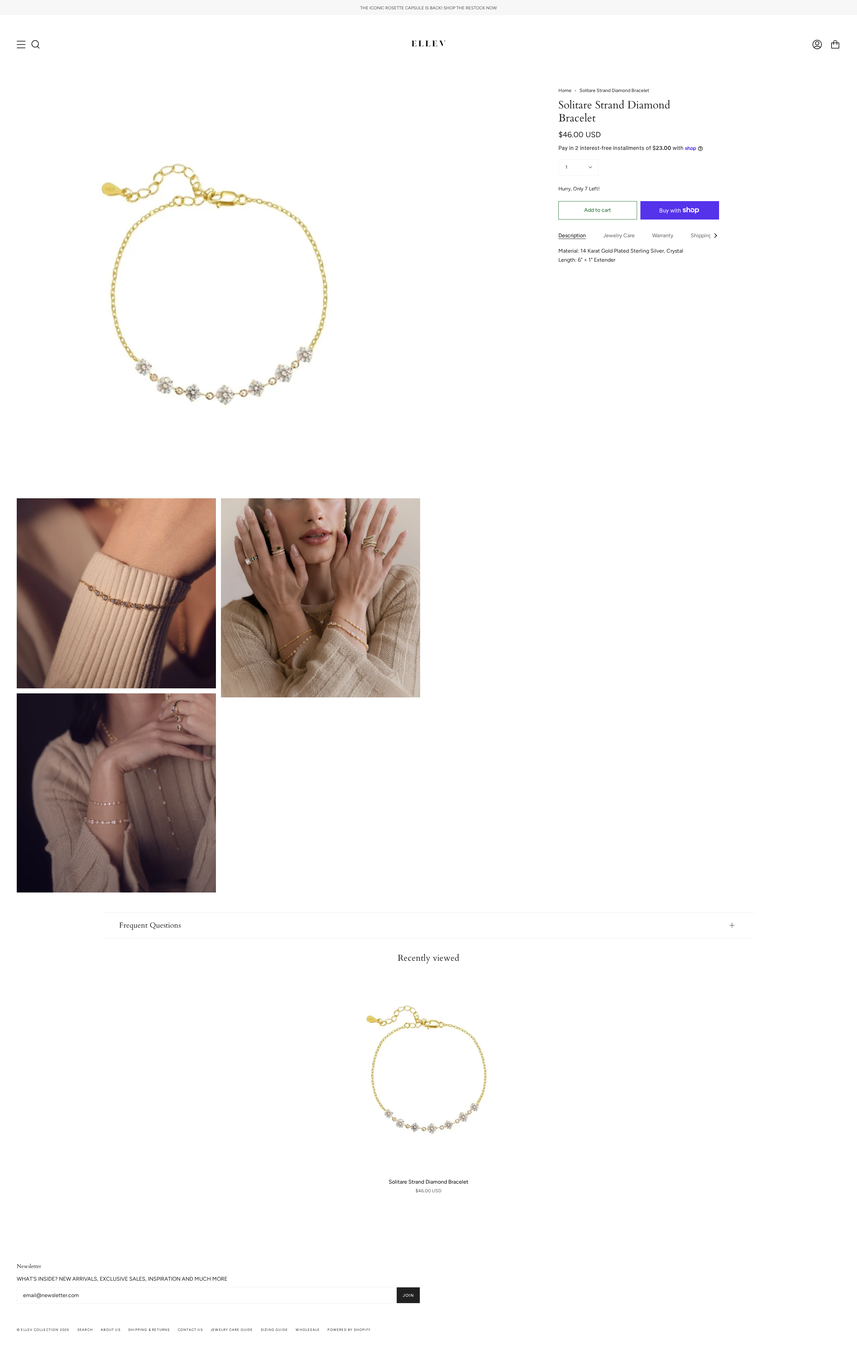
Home (564, 90)
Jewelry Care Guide (232, 1330)
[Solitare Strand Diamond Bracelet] (428, 1072)
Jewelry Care (619, 235)
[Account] (817, 44)
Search (85, 1330)
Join (408, 1295)
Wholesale (308, 1330)
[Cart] (835, 44)
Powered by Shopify (349, 1330)
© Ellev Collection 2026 (43, 1330)
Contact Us (190, 1330)
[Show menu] (22, 44)
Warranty (662, 235)
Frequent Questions (150, 925)
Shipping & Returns (149, 1330)
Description (572, 235)
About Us (111, 1330)
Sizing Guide (274, 1330)
